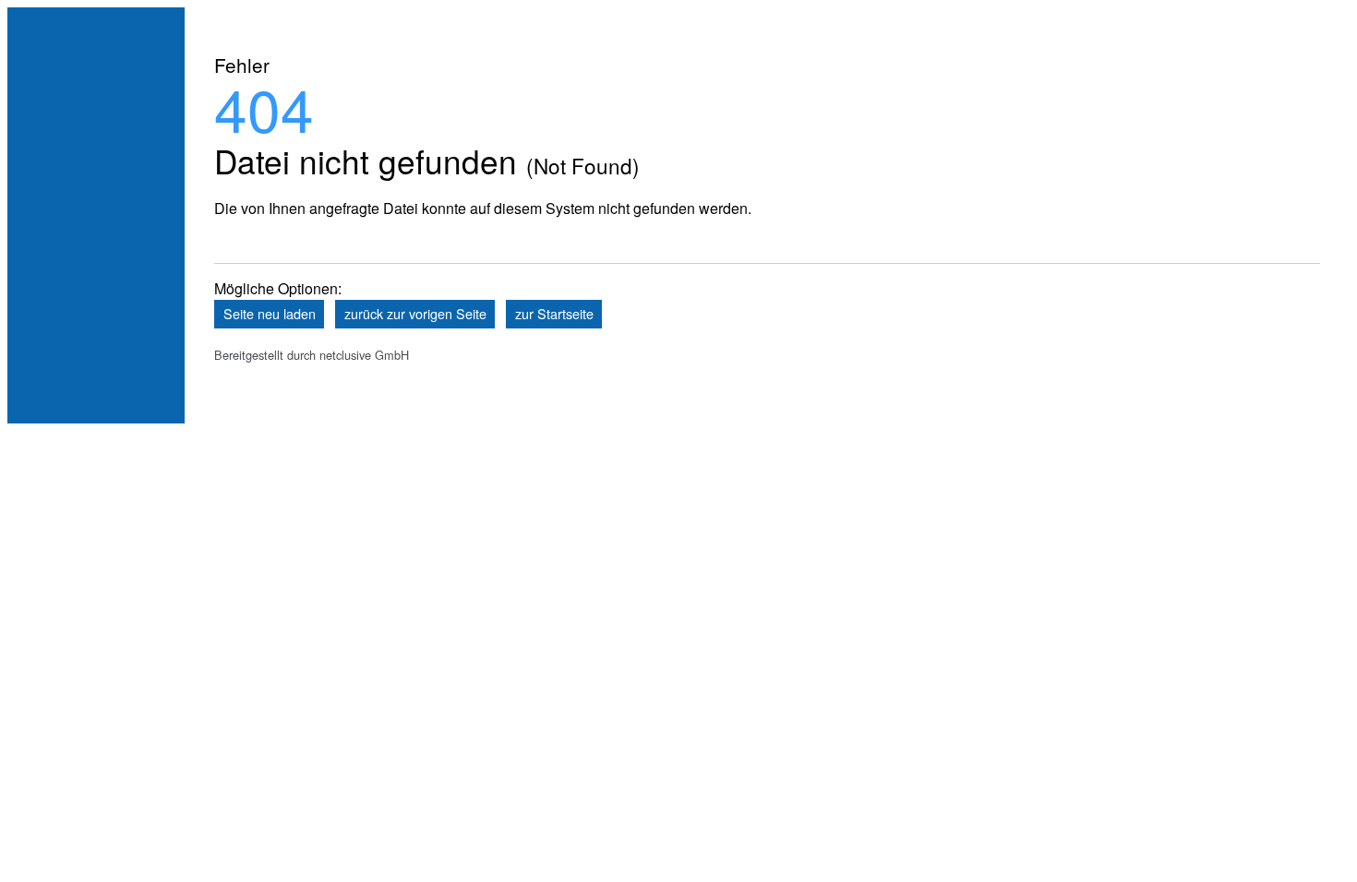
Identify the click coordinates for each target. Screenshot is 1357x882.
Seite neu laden (269, 313)
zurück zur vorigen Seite (415, 313)
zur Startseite (554, 313)
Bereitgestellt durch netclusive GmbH (311, 355)
